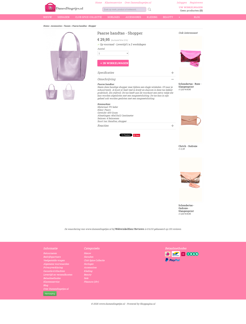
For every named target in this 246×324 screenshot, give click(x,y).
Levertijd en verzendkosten (57, 274)
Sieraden (63, 17)
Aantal (101, 48)
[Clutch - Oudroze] (190, 120)
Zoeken (149, 9)
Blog (197, 17)
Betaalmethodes (52, 278)
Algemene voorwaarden (56, 263)
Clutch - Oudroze (188, 146)
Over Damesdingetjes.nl (138, 2)
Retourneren (50, 253)
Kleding (152, 17)
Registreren (196, 2)
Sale (86, 278)
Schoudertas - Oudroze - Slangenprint (186, 208)
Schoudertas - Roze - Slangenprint (190, 85)
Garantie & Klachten (54, 270)
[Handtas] (69, 56)
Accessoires (133, 17)
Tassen (67, 25)
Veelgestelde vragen (54, 260)
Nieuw (47, 17)
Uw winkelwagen (191, 7)
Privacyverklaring (53, 267)
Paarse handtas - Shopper (84, 25)
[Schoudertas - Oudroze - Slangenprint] (190, 180)
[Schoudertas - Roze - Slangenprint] (190, 58)
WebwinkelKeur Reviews (129, 228)
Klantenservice (113, 2)
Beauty (168, 17)
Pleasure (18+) (91, 281)
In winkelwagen (115, 63)
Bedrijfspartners (52, 256)
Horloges (113, 17)
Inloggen (182, 2)
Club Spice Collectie (88, 17)
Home (98, 2)
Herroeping (50, 293)
